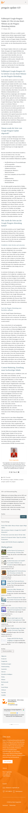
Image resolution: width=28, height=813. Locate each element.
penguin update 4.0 (6, 481)
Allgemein (3, 656)
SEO (4, 477)
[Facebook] (9, 472)
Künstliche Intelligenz (6, 674)
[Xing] (16, 472)
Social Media (4, 687)
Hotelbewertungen (6, 664)
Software (3, 690)
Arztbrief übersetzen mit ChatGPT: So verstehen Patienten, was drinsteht (16, 562)
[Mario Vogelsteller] (2, 2)
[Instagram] (13, 472)
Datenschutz (12, 805)
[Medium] (18, 472)
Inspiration (4, 669)
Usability (3, 695)
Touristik (8, 477)
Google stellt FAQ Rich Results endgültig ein (12, 542)
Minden (3, 679)
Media (3, 677)
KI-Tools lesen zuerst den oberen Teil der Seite (13, 534)
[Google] (11, 472)
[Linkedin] (14, 472)
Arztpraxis (4, 658)
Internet (3, 671)
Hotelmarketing (5, 666)
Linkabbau (16, 479)
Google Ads (4, 661)
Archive (3, 648)
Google (11, 479)
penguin (21, 479)
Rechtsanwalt (4, 682)
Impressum (5, 805)
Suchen (3, 514)
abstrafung (6, 479)
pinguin (13, 481)
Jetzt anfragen (7, 761)
